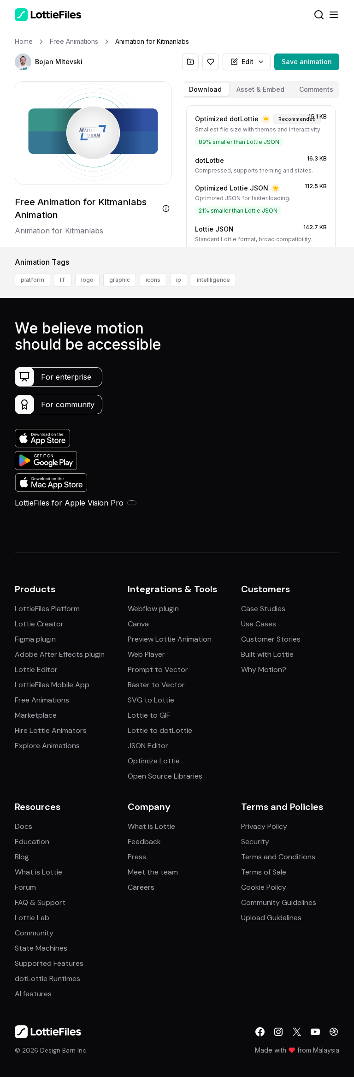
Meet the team (153, 872)
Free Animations (42, 700)
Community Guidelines (278, 902)
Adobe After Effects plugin (60, 654)
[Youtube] (315, 1031)
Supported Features (49, 963)
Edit (248, 61)
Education (32, 841)
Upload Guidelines (271, 917)
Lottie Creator (39, 624)
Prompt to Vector (158, 669)
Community (34, 933)
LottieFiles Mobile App (52, 685)
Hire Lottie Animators (51, 730)
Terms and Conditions (278, 857)
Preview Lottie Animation (170, 639)
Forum (25, 887)
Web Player (146, 654)
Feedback (144, 841)
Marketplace (36, 715)
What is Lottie (38, 872)
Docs (23, 826)
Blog (22, 857)
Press (137, 857)
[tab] (205, 89)
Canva (138, 624)
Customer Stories (271, 639)
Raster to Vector (156, 685)
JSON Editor (148, 745)
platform (32, 279)
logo (87, 279)
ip (178, 279)
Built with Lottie (267, 654)
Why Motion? (263, 669)
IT (62, 279)
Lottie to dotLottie (160, 730)
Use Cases (258, 624)
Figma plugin (35, 639)
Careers (141, 887)
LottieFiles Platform (47, 608)
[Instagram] (278, 1031)
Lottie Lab (32, 917)
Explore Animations (47, 745)
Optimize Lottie (154, 761)
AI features (33, 994)
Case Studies (263, 608)
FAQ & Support (40, 902)
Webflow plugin (153, 608)
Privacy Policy (264, 826)
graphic (119, 279)
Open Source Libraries (165, 776)
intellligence (213, 279)
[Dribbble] (333, 1031)
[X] (296, 1031)
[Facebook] (260, 1031)
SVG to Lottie (151, 700)
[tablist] (261, 89)
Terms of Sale (263, 872)
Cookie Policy (263, 887)
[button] (23, 62)
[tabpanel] (261, 174)
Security (255, 841)
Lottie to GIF (149, 715)
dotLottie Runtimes (47, 978)
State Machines (41, 948)
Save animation (307, 61)
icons (153, 279)
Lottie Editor (36, 669)
